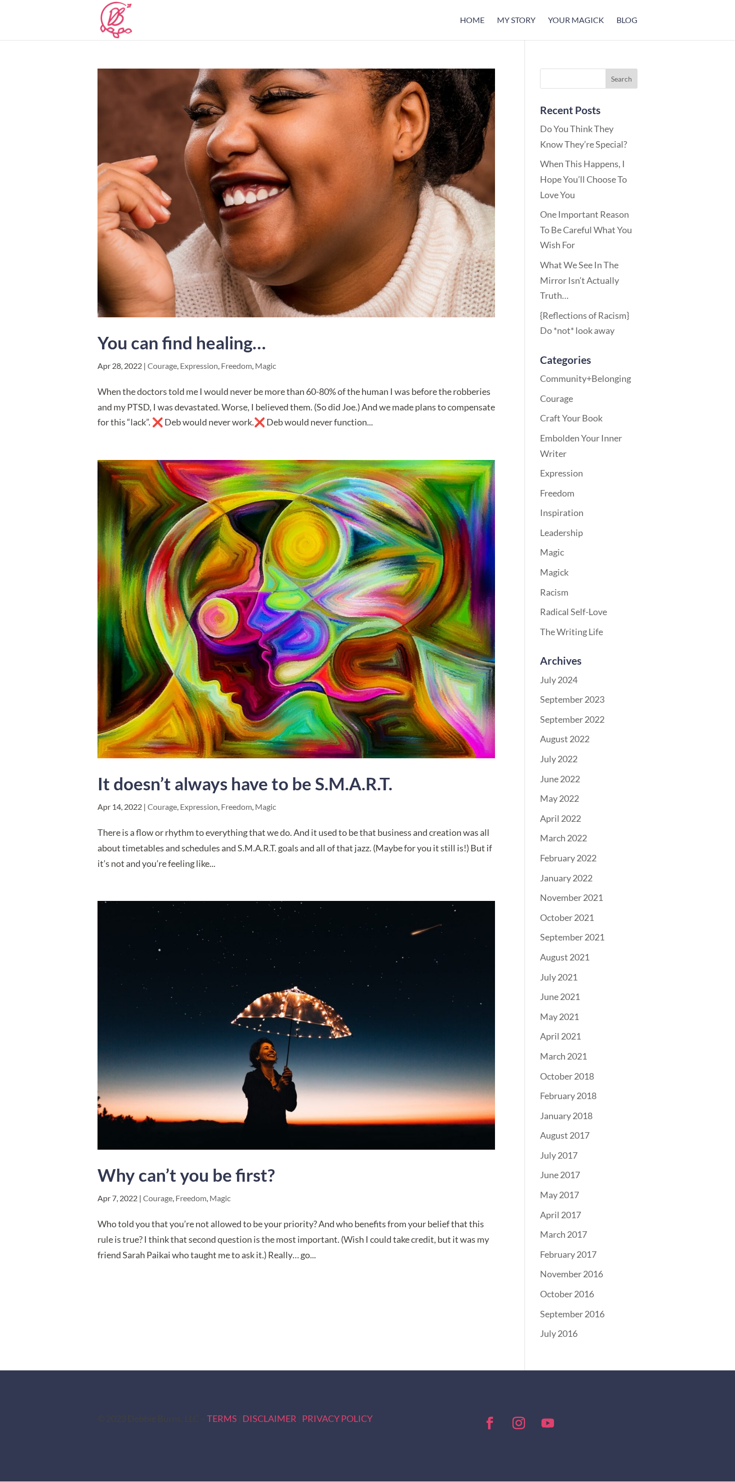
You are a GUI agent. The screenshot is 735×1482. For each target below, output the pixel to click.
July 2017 (559, 1155)
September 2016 (572, 1313)
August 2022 (565, 738)
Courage (162, 365)
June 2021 (560, 996)
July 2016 (559, 1333)
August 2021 (565, 956)
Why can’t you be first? (186, 1175)
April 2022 (560, 818)
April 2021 (560, 1036)
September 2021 (572, 936)
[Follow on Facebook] (490, 1423)
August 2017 (565, 1135)
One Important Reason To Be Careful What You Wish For (586, 229)
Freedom (236, 365)
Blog (627, 21)
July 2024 (559, 679)
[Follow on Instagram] (519, 1423)
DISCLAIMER (269, 1418)
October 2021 (567, 917)
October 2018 (567, 1076)
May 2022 (559, 798)
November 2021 (571, 897)
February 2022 (568, 857)
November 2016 (571, 1273)
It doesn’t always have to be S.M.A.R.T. (245, 783)
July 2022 (559, 758)
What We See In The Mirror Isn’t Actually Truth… (579, 280)
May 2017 (559, 1194)
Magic (265, 365)
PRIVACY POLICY (337, 1418)
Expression (199, 365)
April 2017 (560, 1214)
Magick (554, 572)
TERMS (222, 1418)
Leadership (561, 532)
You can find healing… (182, 342)
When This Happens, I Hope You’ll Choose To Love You (583, 179)
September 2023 (572, 699)
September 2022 (572, 719)
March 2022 (563, 837)
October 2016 (567, 1293)
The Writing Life (571, 631)
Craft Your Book (571, 417)
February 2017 (568, 1254)
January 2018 (566, 1115)
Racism (554, 592)
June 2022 (560, 778)
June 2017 (560, 1174)
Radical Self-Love (573, 611)
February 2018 (568, 1095)
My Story (516, 21)
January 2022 (566, 877)
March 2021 (563, 1056)
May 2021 (559, 1016)
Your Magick (576, 21)
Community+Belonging (585, 378)
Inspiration (562, 512)
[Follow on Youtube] (548, 1423)
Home (472, 21)
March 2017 (563, 1234)
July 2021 (559, 976)
